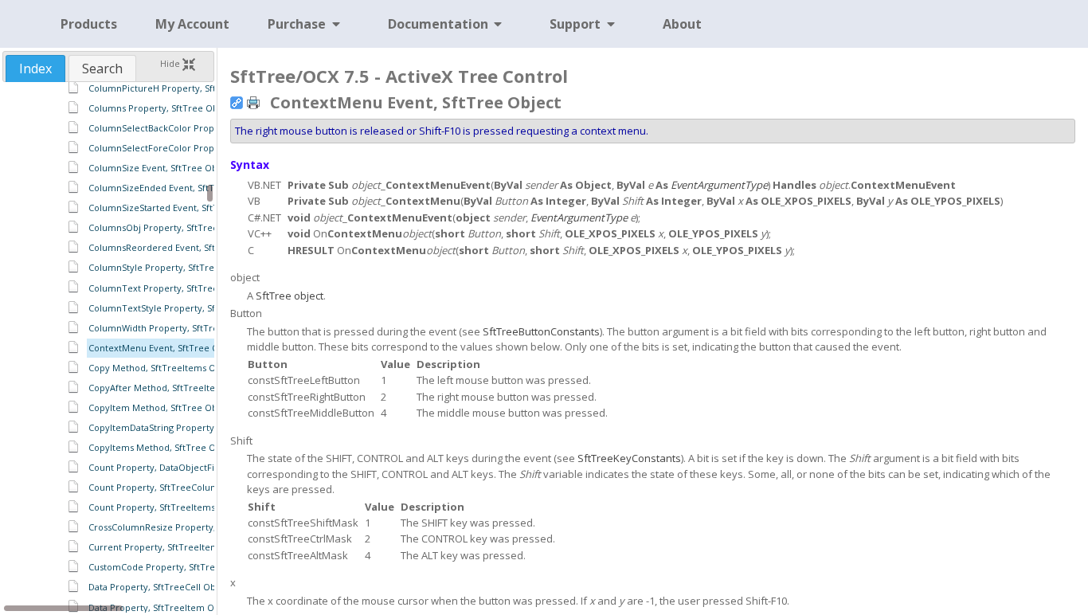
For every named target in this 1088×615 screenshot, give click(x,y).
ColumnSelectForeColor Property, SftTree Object (193, 148)
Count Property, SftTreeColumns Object (174, 487)
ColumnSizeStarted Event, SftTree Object (176, 207)
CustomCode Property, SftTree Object (170, 567)
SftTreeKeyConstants (629, 458)
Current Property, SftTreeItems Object (171, 547)
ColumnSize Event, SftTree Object (160, 168)
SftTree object (289, 295)
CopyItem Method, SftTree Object (160, 407)
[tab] (35, 68)
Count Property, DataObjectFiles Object (172, 467)
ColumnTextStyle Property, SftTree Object (179, 308)
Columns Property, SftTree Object (161, 108)
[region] (108, 347)
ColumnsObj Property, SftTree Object (168, 227)
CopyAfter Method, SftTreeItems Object (173, 388)
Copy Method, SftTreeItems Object (162, 368)
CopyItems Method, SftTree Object (162, 447)
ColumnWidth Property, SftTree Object (171, 328)
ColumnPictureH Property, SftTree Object (178, 88)
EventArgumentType (719, 185)
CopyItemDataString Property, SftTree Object (185, 427)
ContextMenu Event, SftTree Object (164, 348)
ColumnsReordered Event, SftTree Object (177, 247)
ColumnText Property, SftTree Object (168, 288)
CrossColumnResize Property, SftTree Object (184, 527)
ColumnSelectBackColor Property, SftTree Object (193, 128)
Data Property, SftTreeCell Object (160, 587)
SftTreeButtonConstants (541, 331)
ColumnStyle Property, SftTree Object (169, 267)
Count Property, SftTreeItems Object (167, 507)
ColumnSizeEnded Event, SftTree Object (174, 188)
